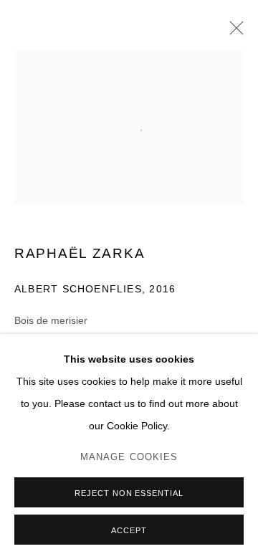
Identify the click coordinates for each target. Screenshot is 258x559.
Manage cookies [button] (129, 457)
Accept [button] (129, 530)
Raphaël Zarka (79, 253)
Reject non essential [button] (129, 493)
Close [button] (233, 32)
